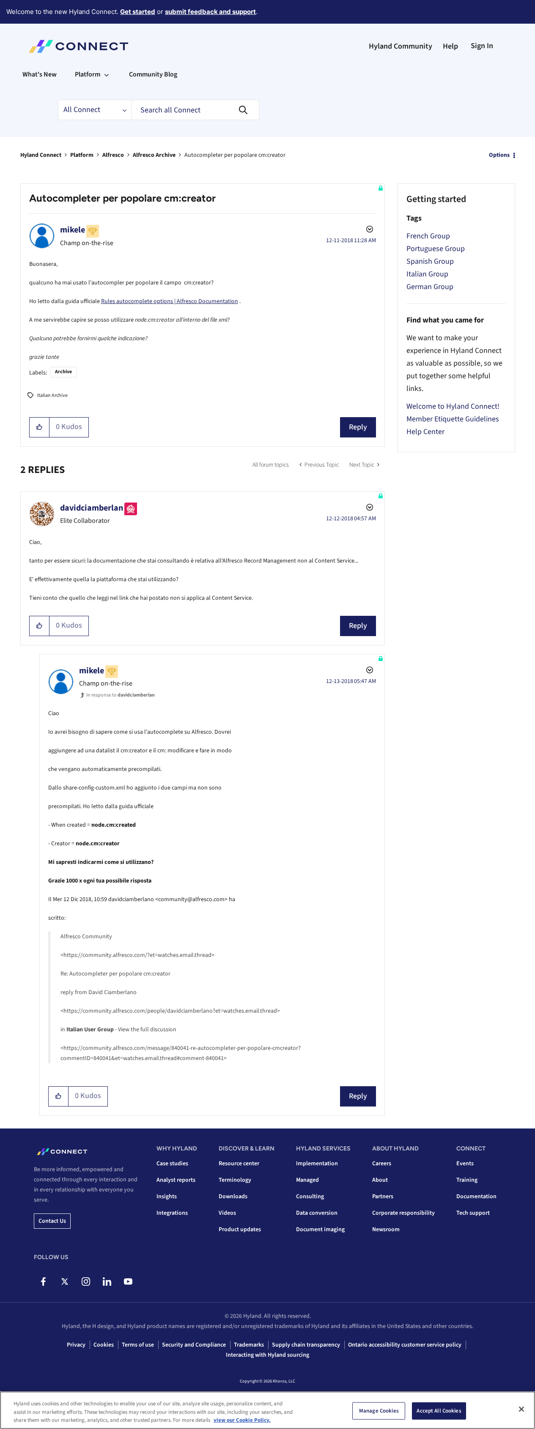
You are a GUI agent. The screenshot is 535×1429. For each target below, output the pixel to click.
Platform (81, 155)
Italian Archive (52, 395)
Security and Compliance (194, 1345)
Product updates (240, 1229)
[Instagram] (85, 1281)
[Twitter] (64, 1281)
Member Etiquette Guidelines (452, 419)
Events (465, 1163)
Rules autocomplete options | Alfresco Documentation (169, 301)
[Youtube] (127, 1281)
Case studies (172, 1163)
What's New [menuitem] (39, 74)
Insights (166, 1196)
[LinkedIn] (106, 1281)
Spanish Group (430, 261)
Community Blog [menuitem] (153, 74)
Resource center (239, 1163)
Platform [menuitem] (87, 74)
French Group (428, 236)
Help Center (425, 431)
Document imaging (320, 1229)
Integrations (172, 1213)
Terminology (235, 1180)
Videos (227, 1213)
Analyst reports (175, 1180)
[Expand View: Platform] (106, 74)
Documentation (476, 1196)
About (380, 1180)
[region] (267, 1410)
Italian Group (427, 274)
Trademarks (249, 1345)
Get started (137, 12)
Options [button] (499, 155)
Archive (63, 371)
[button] (39, 427)
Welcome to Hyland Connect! (452, 406)
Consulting (310, 1196)
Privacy (76, 1345)
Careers (381, 1163)
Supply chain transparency (306, 1345)
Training (466, 1180)
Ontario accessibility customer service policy (404, 1345)
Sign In (482, 46)
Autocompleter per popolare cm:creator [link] (234, 155)
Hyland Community (400, 46)
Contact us (52, 1221)
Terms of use (138, 1345)
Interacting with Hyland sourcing (267, 1355)
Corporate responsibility (403, 1213)
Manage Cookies (379, 1410)
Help (450, 46)
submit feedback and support (210, 12)
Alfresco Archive (154, 155)
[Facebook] (43, 1281)
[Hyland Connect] (78, 46)
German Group (429, 286)
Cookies (103, 1345)
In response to (120, 695)
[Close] (521, 1409)
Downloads (233, 1196)
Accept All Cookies (439, 1410)
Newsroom (386, 1229)
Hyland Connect (40, 155)
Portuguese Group (435, 248)
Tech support (473, 1213)
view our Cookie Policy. (242, 1420)
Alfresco (113, 155)
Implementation (317, 1163)
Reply (358, 427)
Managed (307, 1180)
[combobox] (195, 110)
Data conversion (316, 1213)
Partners (382, 1196)
